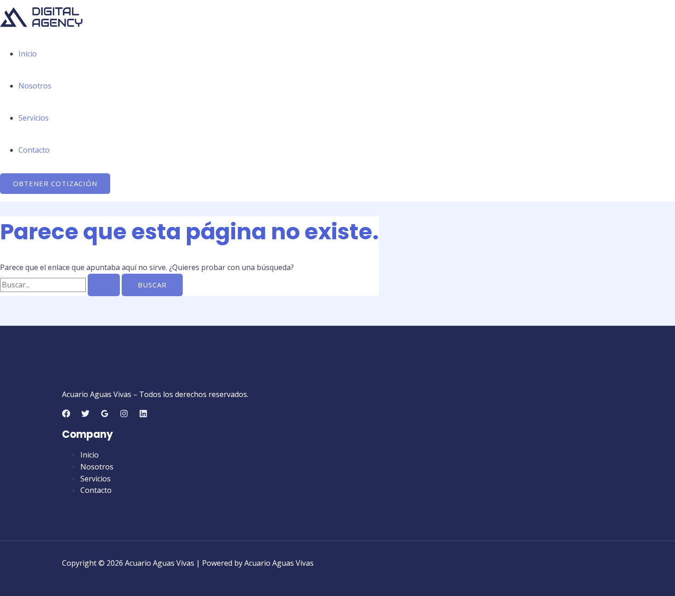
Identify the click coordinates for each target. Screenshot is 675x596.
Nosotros (34, 86)
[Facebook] (66, 415)
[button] (55, 183)
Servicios (33, 118)
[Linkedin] (143, 415)
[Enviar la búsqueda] (104, 285)
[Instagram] (124, 415)
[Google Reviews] (105, 415)
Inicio (27, 54)
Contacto (34, 150)
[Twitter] (85, 415)
